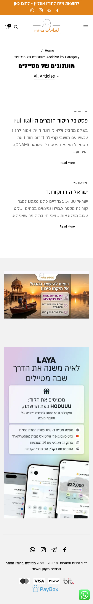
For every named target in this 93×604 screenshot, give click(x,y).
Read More (67, 163)
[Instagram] (41, 10)
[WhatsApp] (32, 10)
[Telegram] (49, 10)
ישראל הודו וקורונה (66, 192)
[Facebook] (57, 10)
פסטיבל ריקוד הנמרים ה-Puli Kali (50, 120)
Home (49, 50)
